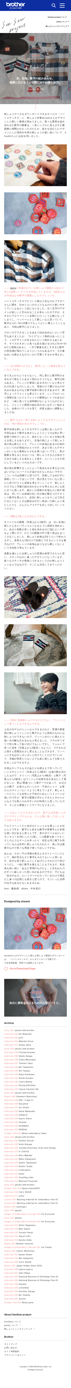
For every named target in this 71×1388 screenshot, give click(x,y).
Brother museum (18, 1244)
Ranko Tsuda (18, 1166)
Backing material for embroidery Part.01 (31, 1203)
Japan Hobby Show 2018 (23, 1266)
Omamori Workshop (20, 1096)
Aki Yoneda (17, 1295)
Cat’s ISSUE (17, 1192)
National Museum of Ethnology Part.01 (31, 1280)
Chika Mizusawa (20, 1060)
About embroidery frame (25, 1133)
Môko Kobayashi (20, 1159)
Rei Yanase (17, 1071)
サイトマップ (10, 1344)
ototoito (15, 1122)
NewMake (16, 1126)
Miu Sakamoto (18, 1258)
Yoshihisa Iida (18, 1177)
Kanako (15, 1284)
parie (13, 288)
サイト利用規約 (11, 1351)
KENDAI (15, 1129)
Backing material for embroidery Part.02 (31, 1199)
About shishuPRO (22, 1188)
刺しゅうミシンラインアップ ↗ (57, 26)
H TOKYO (16, 1151)
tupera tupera (18, 1269)
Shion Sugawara (20, 1225)
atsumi (13, 1210)
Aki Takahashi (18, 1067)
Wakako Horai (18, 1041)
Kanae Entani (18, 1254)
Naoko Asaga (18, 1056)
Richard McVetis (20, 1085)
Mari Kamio (17, 1229)
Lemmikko (16, 1288)
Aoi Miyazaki (18, 1034)
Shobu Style (17, 1045)
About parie (19, 1302)
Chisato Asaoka (19, 1052)
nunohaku (15, 1207)
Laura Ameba (18, 1082)
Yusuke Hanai (18, 1232)
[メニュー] (62, 5)
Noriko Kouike (18, 1078)
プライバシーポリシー (15, 1355)
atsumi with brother (19, 1030)
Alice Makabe (18, 1155)
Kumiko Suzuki (19, 1140)
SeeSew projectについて (57, 17)
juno (13, 1037)
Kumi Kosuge (18, 1144)
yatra (14, 1196)
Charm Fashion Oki (21, 1089)
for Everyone (29, 1214)
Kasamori (16, 1104)
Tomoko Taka (18, 1063)
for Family (28, 1247)
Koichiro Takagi (19, 1291)
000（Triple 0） (19, 1100)
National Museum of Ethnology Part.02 (31, 1277)
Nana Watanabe (19, 1111)
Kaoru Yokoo (18, 1118)
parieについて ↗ (62, 22)
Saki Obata (17, 1273)
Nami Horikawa (19, 1074)
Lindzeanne (17, 1170)
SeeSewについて (12, 1322)
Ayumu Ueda (18, 1240)
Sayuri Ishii (17, 1236)
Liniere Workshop (19, 1251)
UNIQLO (16, 1115)
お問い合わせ (10, 1348)
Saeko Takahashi (20, 1163)
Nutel (14, 1174)
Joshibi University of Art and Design (30, 1148)
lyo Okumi (16, 1107)
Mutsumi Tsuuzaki (20, 1181)
